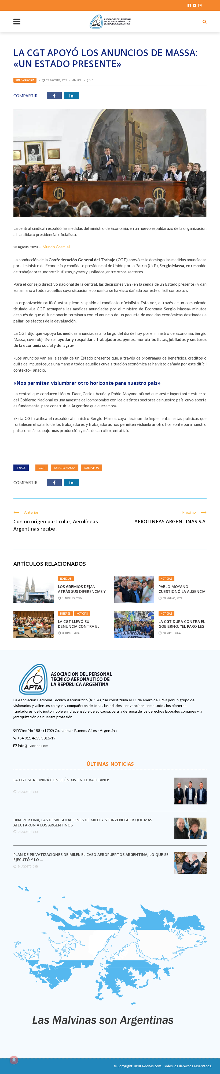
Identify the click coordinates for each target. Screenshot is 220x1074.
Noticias (66, 578)
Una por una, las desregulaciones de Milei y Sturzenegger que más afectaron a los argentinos (82, 822)
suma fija (91, 467)
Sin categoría (25, 80)
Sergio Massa (64, 467)
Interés (65, 613)
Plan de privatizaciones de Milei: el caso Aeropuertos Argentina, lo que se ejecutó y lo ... (90, 857)
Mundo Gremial (56, 246)
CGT (42, 467)
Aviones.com (151, 1066)
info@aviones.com (33, 745)
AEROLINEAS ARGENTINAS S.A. (170, 521)
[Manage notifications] (14, 1060)
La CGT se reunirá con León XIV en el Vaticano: (61, 779)
